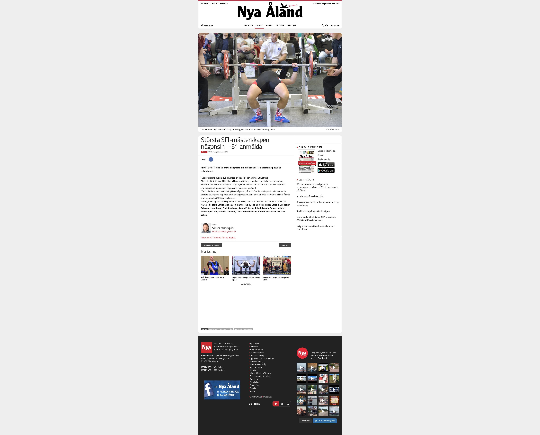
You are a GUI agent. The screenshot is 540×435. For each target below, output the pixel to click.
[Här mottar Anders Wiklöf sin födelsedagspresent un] (301, 400)
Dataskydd (267, 396)
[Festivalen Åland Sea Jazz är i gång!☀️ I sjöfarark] (312, 367)
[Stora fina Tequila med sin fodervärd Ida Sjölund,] (334, 378)
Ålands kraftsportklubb (243, 329)
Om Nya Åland (256, 396)
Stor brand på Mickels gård (310, 196)
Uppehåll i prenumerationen (262, 358)
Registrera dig (324, 159)
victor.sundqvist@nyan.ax (224, 231)
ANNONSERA (318, 3)
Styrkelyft (224, 329)
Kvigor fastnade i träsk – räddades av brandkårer (316, 227)
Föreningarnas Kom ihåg (260, 376)
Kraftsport (213, 329)
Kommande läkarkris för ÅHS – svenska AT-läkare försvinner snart (316, 218)
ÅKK (231, 329)
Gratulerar (254, 379)
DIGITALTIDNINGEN (219, 3)
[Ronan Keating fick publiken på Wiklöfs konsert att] (323, 389)
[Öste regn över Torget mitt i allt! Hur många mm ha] (323, 400)
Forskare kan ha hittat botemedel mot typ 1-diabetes (318, 203)
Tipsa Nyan (285, 245)
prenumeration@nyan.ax (227, 355)
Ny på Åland (255, 381)
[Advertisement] (246, 306)
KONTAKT (205, 3)
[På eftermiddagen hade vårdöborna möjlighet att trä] (323, 367)
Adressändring (256, 361)
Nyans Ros (254, 384)
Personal (254, 346)
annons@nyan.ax (230, 349)
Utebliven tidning (257, 355)
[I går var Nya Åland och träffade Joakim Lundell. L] (301, 411)
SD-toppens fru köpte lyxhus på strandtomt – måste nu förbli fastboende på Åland (317, 187)
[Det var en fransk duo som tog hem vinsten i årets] (301, 378)
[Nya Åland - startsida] (270, 20)
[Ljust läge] (282, 403)
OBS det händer (257, 352)
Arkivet (321, 155)
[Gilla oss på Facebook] (222, 389)
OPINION (280, 25)
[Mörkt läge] (288, 403)
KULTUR (269, 25)
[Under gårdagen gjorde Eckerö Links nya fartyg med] (312, 378)
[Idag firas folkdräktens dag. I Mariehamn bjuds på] (301, 389)
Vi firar (252, 390)
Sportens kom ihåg (258, 364)
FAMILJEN (291, 25)
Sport (204, 152)
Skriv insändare (256, 349)
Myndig (253, 370)
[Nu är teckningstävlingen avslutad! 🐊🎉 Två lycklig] (334, 400)
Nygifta (253, 387)
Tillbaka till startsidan (211, 245)
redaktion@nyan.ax (230, 346)
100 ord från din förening (260, 373)
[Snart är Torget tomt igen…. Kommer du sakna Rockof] (312, 389)
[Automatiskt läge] (276, 403)
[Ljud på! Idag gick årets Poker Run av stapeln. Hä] (334, 411)
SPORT (259, 25)
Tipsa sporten (256, 367)
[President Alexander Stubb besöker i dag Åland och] (334, 367)
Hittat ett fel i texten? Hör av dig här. (218, 238)
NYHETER (248, 25)
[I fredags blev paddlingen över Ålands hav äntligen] (301, 367)
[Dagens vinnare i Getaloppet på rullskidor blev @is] (323, 411)
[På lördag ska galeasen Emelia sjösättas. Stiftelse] (312, 411)
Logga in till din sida (326, 151)
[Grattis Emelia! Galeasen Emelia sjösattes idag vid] (312, 400)
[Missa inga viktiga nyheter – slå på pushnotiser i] (323, 378)
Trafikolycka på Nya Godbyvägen (313, 211)
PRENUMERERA (332, 3)
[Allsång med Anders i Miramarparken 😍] (334, 389)
